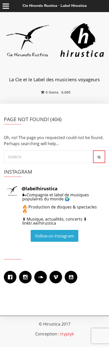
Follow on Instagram (54, 236)
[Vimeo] (57, 277)
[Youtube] (72, 277)
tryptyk (67, 334)
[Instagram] (26, 277)
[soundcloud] (41, 277)
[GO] (99, 156)
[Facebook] (11, 277)
